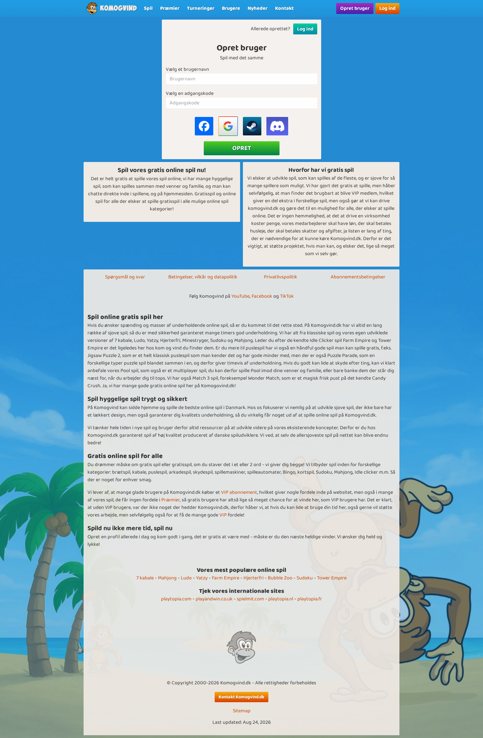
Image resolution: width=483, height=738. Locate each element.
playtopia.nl (280, 599)
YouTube (240, 296)
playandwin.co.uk (214, 599)
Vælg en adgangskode (190, 93)
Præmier (170, 500)
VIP (223, 515)
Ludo (186, 578)
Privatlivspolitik (280, 277)
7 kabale (145, 578)
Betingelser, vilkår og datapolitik (202, 277)
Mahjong (167, 578)
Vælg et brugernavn (187, 69)
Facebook (262, 296)
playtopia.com (176, 599)
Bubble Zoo (280, 578)
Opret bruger (355, 8)
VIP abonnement (239, 492)
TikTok (287, 296)
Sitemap (241, 711)
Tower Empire (332, 578)
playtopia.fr (309, 599)
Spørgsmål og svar (125, 277)
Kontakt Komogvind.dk (241, 697)
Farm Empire (225, 578)
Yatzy (202, 578)
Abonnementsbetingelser (358, 277)
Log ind (387, 8)
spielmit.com (250, 599)
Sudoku (305, 578)
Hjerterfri (253, 578)
